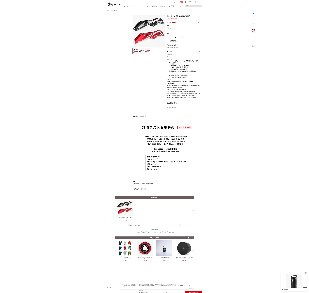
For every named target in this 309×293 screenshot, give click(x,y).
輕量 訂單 (165, 232)
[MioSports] (113, 4)
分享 (170, 107)
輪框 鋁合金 (151, 232)
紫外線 (138, 225)
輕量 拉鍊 (158, 232)
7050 (175, 28)
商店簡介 (141, 290)
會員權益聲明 (164, 292)
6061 (169, 28)
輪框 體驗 (171, 232)
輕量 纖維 (137, 232)
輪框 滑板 (144, 232)
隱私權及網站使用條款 (144, 292)
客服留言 (163, 290)
